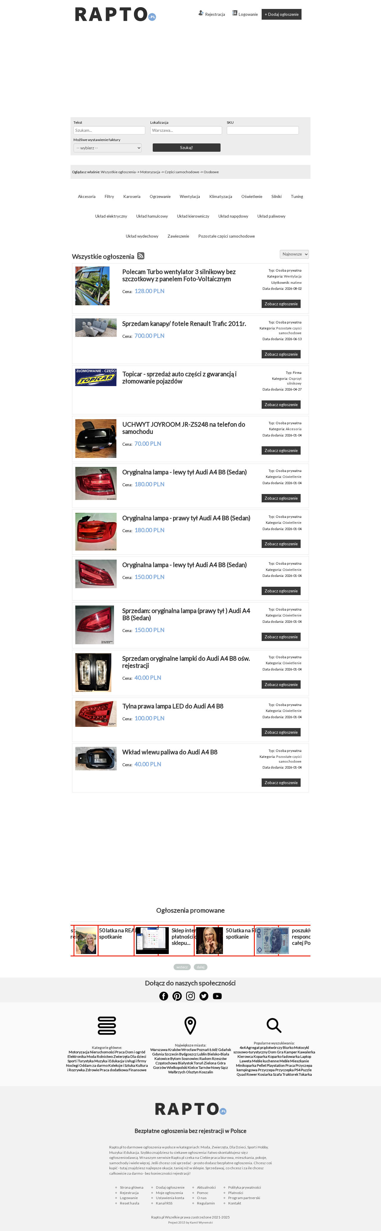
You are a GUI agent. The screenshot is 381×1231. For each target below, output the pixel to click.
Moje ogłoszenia (169, 1192)
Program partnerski (244, 1198)
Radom (205, 1058)
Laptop (305, 1056)
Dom (272, 1052)
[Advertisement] (190, 72)
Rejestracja (215, 14)
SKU (230, 122)
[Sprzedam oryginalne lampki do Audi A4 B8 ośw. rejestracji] (93, 690)
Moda (91, 1056)
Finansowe (137, 1070)
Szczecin (172, 1054)
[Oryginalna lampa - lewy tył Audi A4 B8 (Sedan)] (96, 498)
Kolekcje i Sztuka (121, 1065)
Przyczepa (266, 1070)
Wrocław (188, 1049)
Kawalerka (306, 1052)
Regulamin (206, 1203)
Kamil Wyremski (201, 1222)
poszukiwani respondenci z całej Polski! (308, 936)
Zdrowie (92, 1070)
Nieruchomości (102, 1052)
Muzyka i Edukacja (109, 1061)
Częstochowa (166, 1063)
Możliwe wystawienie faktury (97, 139)
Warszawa (159, 1049)
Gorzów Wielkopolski (170, 1067)
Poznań (203, 1049)
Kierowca (245, 1056)
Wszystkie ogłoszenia (118, 172)
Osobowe (211, 172)
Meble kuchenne (265, 1061)
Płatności (235, 1192)
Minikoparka (246, 1065)
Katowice (162, 1058)
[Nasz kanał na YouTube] (217, 996)
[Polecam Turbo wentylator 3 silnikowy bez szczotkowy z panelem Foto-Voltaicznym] (92, 303)
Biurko (288, 1047)
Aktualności (206, 1187)
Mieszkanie (299, 1061)
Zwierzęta (121, 1056)
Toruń (198, 1063)
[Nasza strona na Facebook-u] (163, 996)
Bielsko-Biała (218, 1054)
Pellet (261, 1065)
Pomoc (202, 1192)
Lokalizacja (159, 122)
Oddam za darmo (93, 1065)
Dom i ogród (135, 1052)
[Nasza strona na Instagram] (190, 996)
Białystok (185, 1063)
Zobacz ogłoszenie (281, 303)
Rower (251, 1074)
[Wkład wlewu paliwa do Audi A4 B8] (96, 769)
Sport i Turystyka (81, 1061)
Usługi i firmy (135, 1061)
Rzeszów (219, 1058)
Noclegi (72, 1065)
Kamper (290, 1052)
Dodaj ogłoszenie (170, 1187)
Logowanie (248, 14)
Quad (241, 1074)
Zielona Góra (215, 1063)
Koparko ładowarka (284, 1056)
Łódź (214, 1049)
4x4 (243, 1047)
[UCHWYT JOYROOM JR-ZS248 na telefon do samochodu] (95, 456)
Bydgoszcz (188, 1054)
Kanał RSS (164, 1203)
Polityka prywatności (244, 1187)
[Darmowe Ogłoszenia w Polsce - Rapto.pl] (115, 2)
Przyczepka (284, 1070)
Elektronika (77, 1056)
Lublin (202, 1054)
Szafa (277, 1074)
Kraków (174, 1049)
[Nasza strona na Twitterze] (204, 996)
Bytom (175, 1058)
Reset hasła (129, 1203)
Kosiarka (265, 1074)
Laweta (246, 1061)
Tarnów (204, 1067)
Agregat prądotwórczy (264, 1047)
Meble (284, 1061)
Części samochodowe (182, 172)
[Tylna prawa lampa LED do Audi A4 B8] (96, 725)
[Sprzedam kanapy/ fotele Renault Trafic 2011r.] (96, 335)
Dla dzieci (138, 1056)
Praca (120, 1052)
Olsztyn (192, 1072)
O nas (202, 1198)
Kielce (193, 1067)
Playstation (276, 1065)
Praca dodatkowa (114, 1070)
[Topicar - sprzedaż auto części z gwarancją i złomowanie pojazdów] (96, 384)
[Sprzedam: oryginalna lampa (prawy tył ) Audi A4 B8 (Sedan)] (94, 642)
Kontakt (234, 1203)
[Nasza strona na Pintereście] (177, 996)
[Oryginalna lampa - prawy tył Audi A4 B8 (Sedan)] (96, 549)
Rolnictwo (105, 1056)
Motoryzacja (150, 172)
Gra (280, 1052)
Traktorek (290, 1074)
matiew (296, 282)
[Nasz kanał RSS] (140, 256)
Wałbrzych (176, 1072)
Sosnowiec (190, 1058)
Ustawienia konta (170, 1198)
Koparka (260, 1056)
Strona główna (131, 1187)
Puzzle (306, 1070)
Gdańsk (224, 1049)
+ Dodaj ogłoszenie (282, 14)
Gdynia (158, 1054)
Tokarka (305, 1074)
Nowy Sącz (219, 1067)
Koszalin (206, 1072)
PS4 (297, 1070)
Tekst (78, 122)
